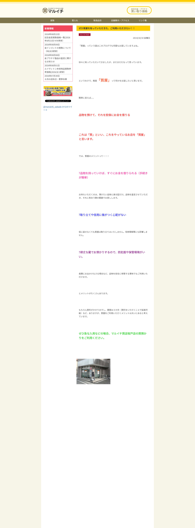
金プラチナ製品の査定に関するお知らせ (58, 60)
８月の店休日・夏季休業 (56, 79)
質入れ (75, 20)
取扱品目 (97, 20)
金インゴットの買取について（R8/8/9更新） (58, 49)
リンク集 (143, 20)
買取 (52, 20)
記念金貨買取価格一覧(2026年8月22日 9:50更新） (57, 39)
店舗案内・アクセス (120, 20)
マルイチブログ (84, 35)
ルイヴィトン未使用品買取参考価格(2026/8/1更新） (58, 70)
